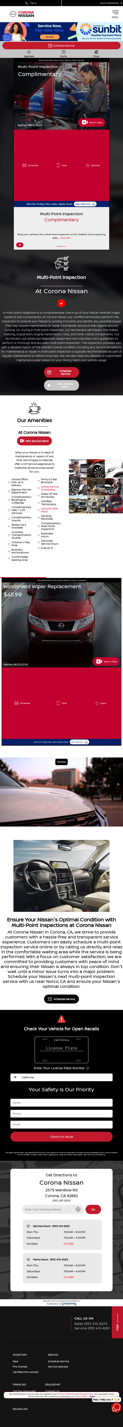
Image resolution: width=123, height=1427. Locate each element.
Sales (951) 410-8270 (91, 1323)
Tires (96, 56)
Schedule (33, 165)
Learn (103, 703)
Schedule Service (63, 45)
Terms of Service (66, 1393)
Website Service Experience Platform (61, 1300)
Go (93, 1209)
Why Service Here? (65, 385)
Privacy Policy (86, 1393)
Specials (95, 165)
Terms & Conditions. (96, 1154)
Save (64, 165)
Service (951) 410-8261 (92, 1328)
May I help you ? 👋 (105, 1399)
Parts (63, 56)
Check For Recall (61, 1137)
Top (117, 1327)
